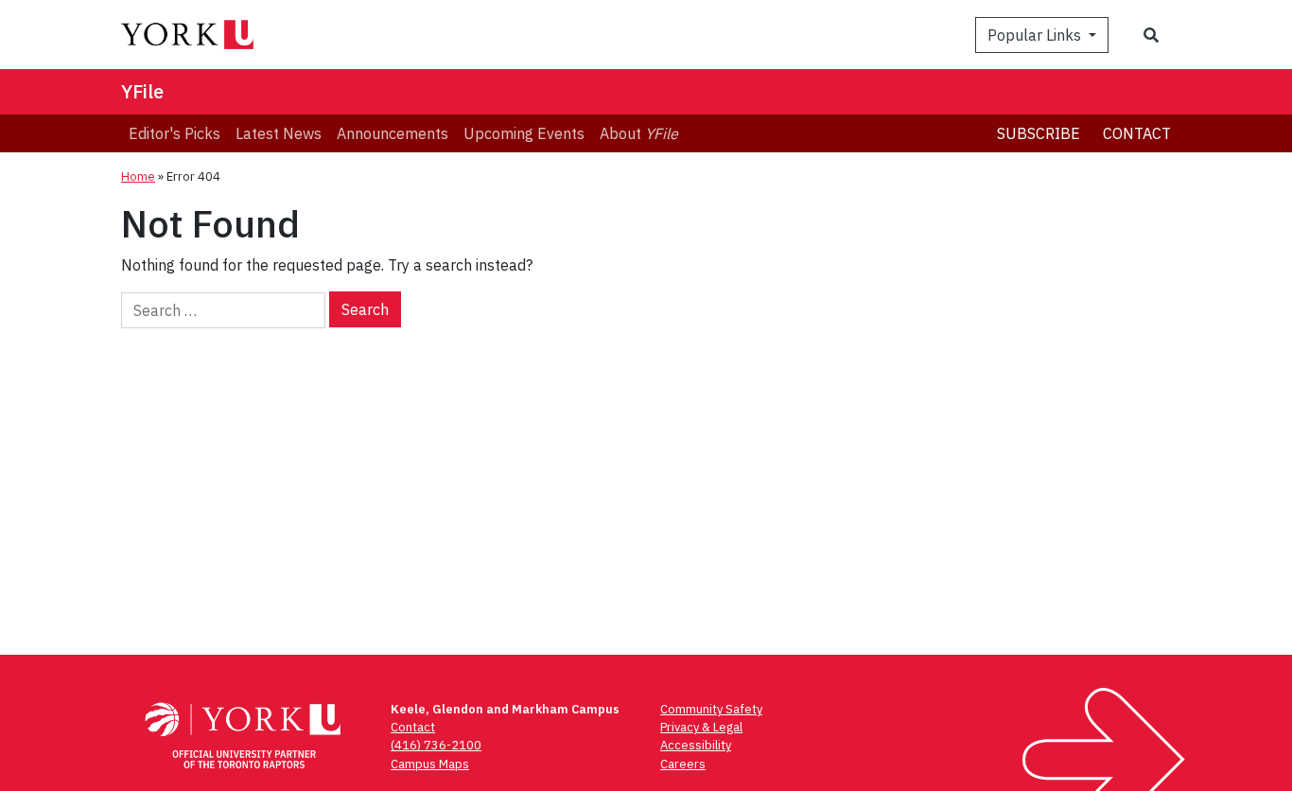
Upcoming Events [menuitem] (524, 133)
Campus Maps (430, 764)
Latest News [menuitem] (279, 133)
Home (138, 176)
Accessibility (695, 745)
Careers (683, 764)
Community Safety (711, 709)
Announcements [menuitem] (392, 133)
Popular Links (1036, 35)
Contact (1137, 133)
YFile (142, 91)
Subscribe (1038, 133)
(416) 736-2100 (436, 745)
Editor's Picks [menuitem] (174, 133)
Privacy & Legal (701, 727)
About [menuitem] (639, 133)
